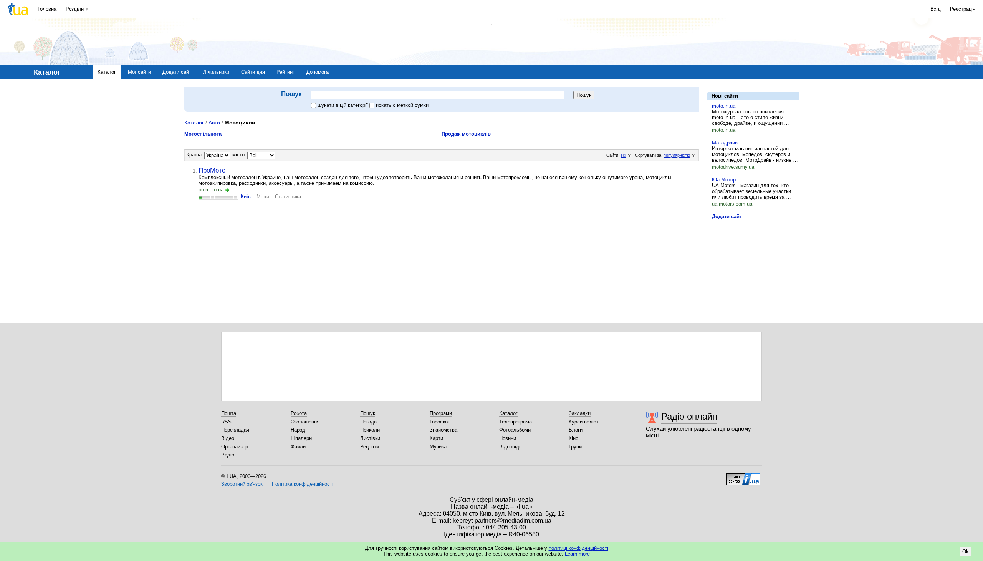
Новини (507, 438)
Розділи (75, 9)
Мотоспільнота (203, 134)
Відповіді (509, 447)
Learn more (577, 554)
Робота (299, 413)
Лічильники (216, 72)
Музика (438, 447)
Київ (246, 196)
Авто (214, 123)
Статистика (288, 196)
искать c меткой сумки (402, 105)
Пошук (367, 413)
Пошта (228, 413)
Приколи (370, 430)
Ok (965, 551)
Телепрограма (515, 422)
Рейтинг (285, 72)
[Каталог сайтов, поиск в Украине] (743, 476)
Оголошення (305, 422)
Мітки (263, 196)
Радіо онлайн (689, 416)
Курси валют (584, 422)
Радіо (227, 455)
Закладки (580, 413)
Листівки (370, 438)
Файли (298, 447)
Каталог (107, 72)
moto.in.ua (723, 106)
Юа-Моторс (725, 180)
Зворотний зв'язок (242, 484)
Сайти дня (253, 72)
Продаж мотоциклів (466, 134)
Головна (47, 9)
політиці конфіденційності (578, 548)
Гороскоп (440, 422)
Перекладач (235, 430)
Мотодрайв (725, 143)
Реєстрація (962, 9)
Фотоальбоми (515, 430)
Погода (368, 422)
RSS (226, 422)
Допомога (317, 72)
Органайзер (234, 447)
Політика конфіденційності (302, 484)
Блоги (576, 430)
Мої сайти (139, 72)
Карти (436, 438)
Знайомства (443, 430)
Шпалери (301, 438)
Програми (441, 413)
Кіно (573, 438)
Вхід (935, 9)
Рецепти (369, 447)
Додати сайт (176, 72)
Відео (227, 438)
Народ (298, 430)
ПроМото (212, 170)
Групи (575, 447)
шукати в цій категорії (343, 105)
